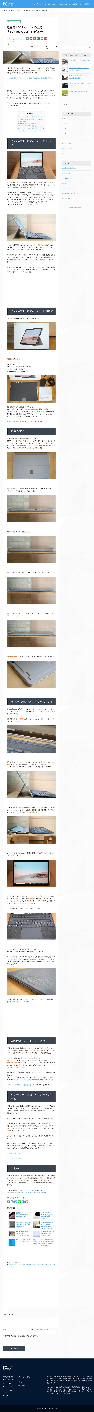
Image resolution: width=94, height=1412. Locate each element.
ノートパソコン (50, 4)
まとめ (21, 130)
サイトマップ (66, 188)
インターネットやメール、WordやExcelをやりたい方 (79, 69)
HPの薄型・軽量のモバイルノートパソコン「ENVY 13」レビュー (23, 1233)
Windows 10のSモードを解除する (20, 1085)
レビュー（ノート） (15, 1262)
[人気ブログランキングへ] (10, 44)
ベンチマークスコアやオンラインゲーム (31, 128)
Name (4, 1329)
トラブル (64, 128)
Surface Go (37, 1264)
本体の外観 (22, 121)
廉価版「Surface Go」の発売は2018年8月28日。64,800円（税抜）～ (23, 1215)
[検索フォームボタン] (89, 47)
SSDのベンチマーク (15, 1158)
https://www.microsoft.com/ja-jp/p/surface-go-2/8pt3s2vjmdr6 (26, 1192)
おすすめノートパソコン (69, 168)
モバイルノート (28, 1264)
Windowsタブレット (15, 1264)
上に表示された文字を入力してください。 (26, 1336)
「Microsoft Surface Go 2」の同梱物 (30, 119)
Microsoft (48, 1264)
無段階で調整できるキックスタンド (29, 123)
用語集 (87, 4)
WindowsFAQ (62, 4)
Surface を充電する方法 (16, 421)
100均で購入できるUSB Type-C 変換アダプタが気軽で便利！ (23, 1224)
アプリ (64, 138)
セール (64, 133)
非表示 (33, 113)
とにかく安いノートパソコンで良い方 (80, 60)
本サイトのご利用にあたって (70, 193)
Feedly (23, 1385)
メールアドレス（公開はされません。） (41, 1329)
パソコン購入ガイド (76, 4)
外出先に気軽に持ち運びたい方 (78, 91)
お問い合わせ (66, 198)
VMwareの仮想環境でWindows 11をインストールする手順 (47, 1233)
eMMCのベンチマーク (16, 1153)
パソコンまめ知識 (67, 148)
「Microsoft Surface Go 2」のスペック (30, 117)
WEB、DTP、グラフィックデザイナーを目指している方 (79, 77)
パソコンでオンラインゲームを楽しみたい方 (80, 84)
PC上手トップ (37, 4)
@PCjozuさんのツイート (76, 207)
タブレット (65, 123)
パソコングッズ (66, 143)
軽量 (43, 1264)
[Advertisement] (31, 289)
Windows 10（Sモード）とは (27, 126)
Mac (63, 153)
